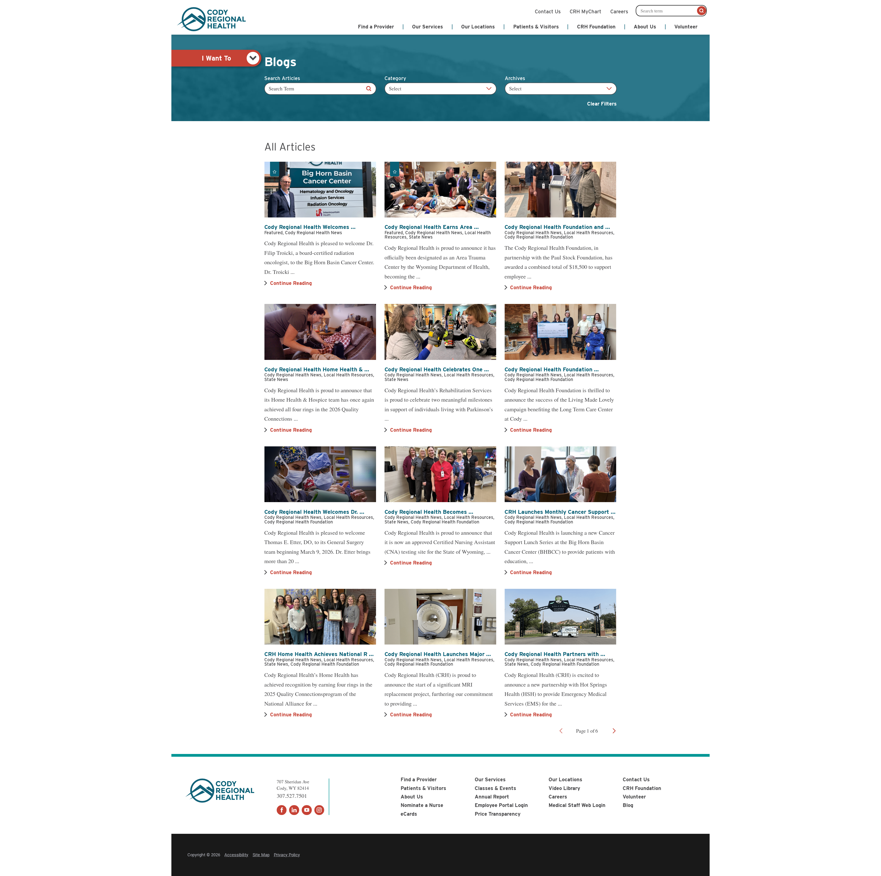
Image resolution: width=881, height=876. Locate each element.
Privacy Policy (287, 854)
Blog (628, 805)
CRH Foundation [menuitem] (596, 27)
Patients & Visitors (423, 788)
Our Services (490, 779)
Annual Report (492, 797)
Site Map (261, 854)
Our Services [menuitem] (427, 27)
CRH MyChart (585, 11)
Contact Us (548, 11)
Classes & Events (495, 788)
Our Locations (565, 779)
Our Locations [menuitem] (478, 27)
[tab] (216, 58)
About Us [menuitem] (645, 27)
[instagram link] (319, 810)
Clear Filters (602, 104)
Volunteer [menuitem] (685, 27)
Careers (619, 11)
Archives (515, 78)
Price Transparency (498, 814)
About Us (412, 797)
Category (395, 78)
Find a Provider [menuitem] (376, 27)
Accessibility (236, 854)
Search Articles (282, 78)
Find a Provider (419, 779)
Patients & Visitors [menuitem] (536, 27)
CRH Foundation (642, 788)
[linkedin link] (294, 810)
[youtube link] (307, 810)
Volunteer (634, 797)
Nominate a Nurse (422, 805)
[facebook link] (282, 810)
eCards (409, 814)
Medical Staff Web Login (577, 805)
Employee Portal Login (501, 805)
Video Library (564, 788)
